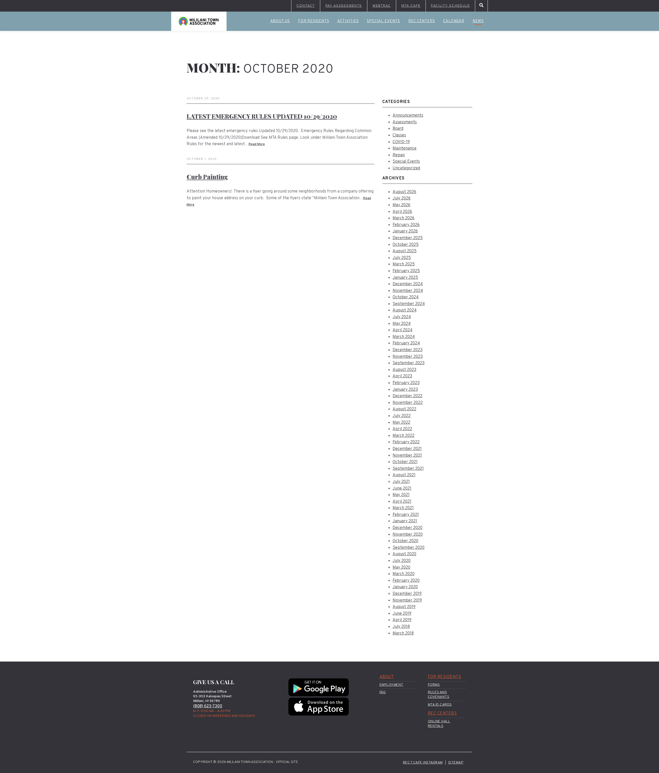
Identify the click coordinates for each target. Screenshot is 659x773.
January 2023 (405, 389)
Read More (257, 144)
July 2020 (402, 560)
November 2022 (408, 402)
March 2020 (403, 574)
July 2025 (402, 257)
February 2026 (406, 225)
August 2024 (405, 310)
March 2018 (403, 633)
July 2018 (401, 626)
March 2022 (403, 435)
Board (398, 128)
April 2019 (402, 620)
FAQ (382, 692)
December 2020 (407, 528)
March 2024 (404, 337)
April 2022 (402, 429)
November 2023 (408, 356)
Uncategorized (406, 168)
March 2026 (403, 218)
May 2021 (401, 495)
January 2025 (405, 277)
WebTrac (381, 5)
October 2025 (406, 244)
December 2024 (408, 284)
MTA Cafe (410, 5)
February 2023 (406, 383)
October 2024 (406, 297)
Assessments (405, 122)
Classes (399, 135)
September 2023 (408, 363)
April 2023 (402, 376)
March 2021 (403, 508)
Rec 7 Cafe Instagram (423, 762)
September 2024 (409, 304)
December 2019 (407, 593)
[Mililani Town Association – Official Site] (199, 21)
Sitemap (456, 762)
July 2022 (402, 416)
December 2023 (407, 350)
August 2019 (404, 607)
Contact (306, 5)
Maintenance (405, 148)
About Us (280, 21)
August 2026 (404, 192)
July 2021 (401, 481)
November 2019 (407, 600)
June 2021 (402, 488)
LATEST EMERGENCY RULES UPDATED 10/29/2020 (262, 116)
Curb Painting (207, 176)
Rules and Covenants (438, 694)
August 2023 (404, 369)
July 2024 (402, 317)
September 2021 (408, 468)
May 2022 (401, 422)
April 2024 (402, 330)
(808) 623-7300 (207, 706)
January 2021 (405, 521)
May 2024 (402, 323)
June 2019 (402, 613)
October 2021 (405, 462)
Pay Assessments (343, 5)
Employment (391, 685)
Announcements (408, 115)
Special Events (383, 21)
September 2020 (408, 547)
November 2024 (408, 290)
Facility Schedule (450, 5)
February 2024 (406, 343)
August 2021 (404, 475)
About (386, 677)
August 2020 (404, 554)
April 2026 (402, 211)
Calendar (453, 21)
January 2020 (405, 587)
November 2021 (407, 455)
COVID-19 (401, 142)
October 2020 (405, 541)
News (478, 21)
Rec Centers (421, 21)
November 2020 (408, 534)
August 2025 (405, 251)
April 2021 (402, 501)
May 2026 (401, 205)
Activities (348, 21)
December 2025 (408, 238)
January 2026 (405, 231)
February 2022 (406, 442)
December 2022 (407, 396)
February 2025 (406, 271)
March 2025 (404, 264)
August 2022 (404, 409)
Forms (434, 685)
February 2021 (406, 514)
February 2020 (406, 580)
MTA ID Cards (440, 704)
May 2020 (401, 567)
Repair (399, 155)
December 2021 (407, 448)
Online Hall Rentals (439, 723)
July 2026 (402, 198)
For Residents (313, 21)
